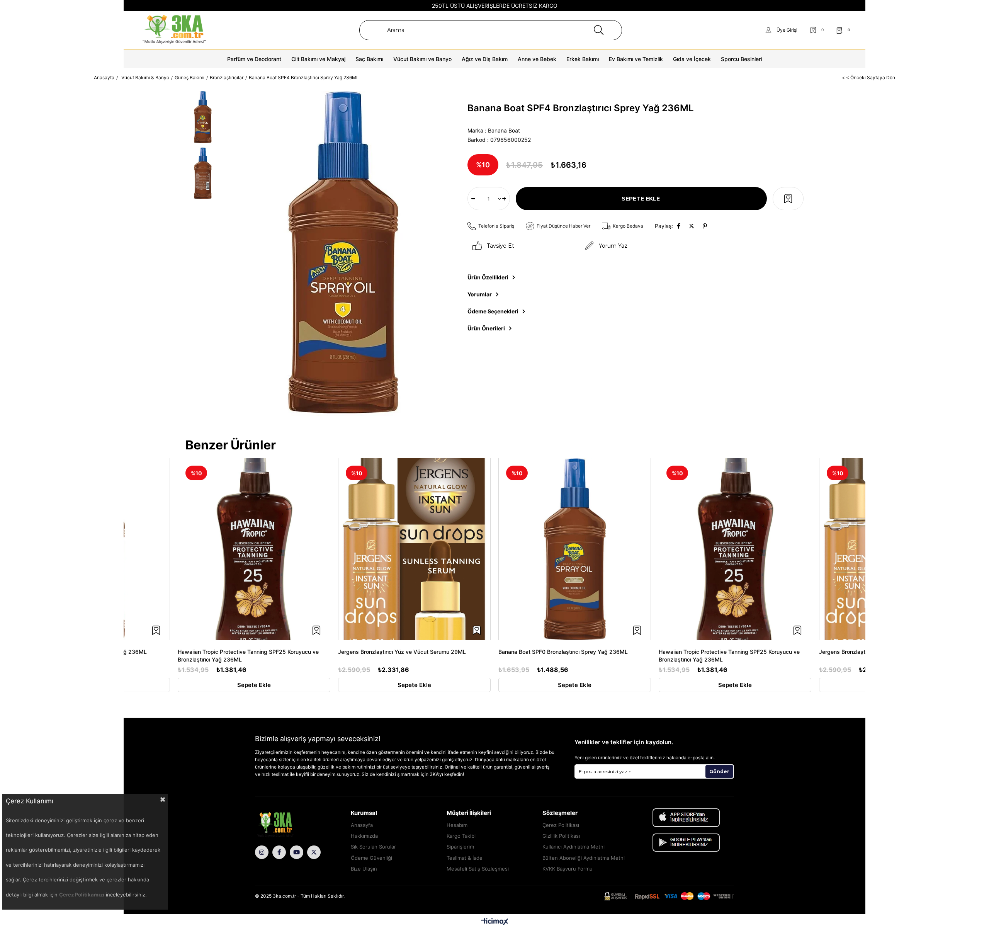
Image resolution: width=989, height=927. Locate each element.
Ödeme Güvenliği (371, 858)
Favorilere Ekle (156, 630)
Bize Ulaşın (364, 869)
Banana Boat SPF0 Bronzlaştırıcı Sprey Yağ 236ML (563, 651)
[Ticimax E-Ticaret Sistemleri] (494, 921)
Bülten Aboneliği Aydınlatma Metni (583, 858)
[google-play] (686, 842)
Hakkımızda (364, 836)
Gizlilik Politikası (561, 836)
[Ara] (598, 30)
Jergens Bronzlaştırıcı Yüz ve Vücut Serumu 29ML (402, 651)
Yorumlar (479, 294)
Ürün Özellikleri (487, 277)
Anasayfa (362, 825)
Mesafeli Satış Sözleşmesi (478, 869)
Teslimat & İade (465, 858)
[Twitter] (314, 852)
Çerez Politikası (560, 825)
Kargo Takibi (461, 836)
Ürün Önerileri (486, 328)
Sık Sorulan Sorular (373, 847)
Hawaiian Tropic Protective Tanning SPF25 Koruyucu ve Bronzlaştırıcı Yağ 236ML (248, 655)
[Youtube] (296, 852)
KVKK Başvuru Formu (567, 869)
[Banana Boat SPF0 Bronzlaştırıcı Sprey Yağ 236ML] (575, 549)
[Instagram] (261, 852)
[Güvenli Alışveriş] (669, 896)
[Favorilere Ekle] (788, 198)
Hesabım (457, 825)
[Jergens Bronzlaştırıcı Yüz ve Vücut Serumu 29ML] (414, 549)
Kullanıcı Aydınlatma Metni (573, 847)
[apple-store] (686, 817)
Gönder (719, 771)
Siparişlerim (460, 847)
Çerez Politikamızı (81, 894)
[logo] (286, 825)
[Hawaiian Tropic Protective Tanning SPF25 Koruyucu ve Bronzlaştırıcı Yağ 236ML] (254, 549)
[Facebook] (279, 852)
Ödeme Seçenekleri (492, 311)
